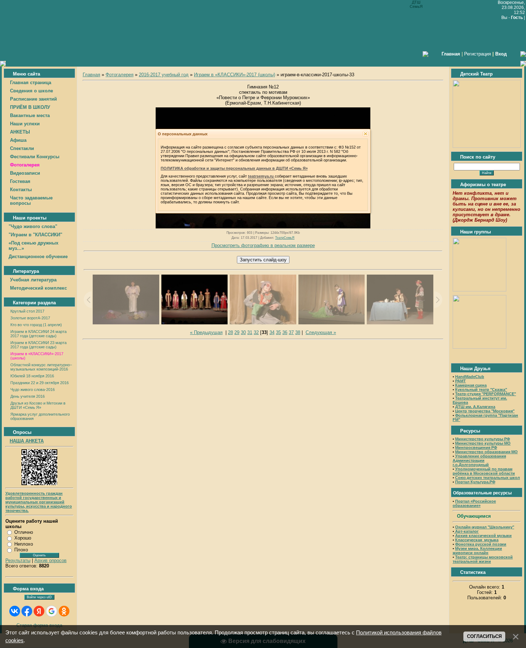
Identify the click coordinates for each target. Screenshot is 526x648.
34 (271, 332)
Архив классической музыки (483, 535)
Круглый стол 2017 (27, 311)
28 (230, 332)
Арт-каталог (466, 531)
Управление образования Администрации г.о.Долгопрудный (479, 460)
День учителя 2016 (27, 396)
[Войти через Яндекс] (39, 611)
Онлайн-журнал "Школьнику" (484, 527)
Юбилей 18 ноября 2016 (32, 376)
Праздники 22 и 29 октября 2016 (39, 383)
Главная (91, 74)
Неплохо (23, 544)
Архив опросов (50, 560)
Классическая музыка (476, 540)
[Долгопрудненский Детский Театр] (487, 146)
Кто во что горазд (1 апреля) (36, 325)
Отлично (23, 532)
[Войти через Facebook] (26, 611)
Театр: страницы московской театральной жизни (483, 559)
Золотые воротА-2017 (30, 318)
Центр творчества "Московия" (485, 411)
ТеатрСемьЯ (284, 238)
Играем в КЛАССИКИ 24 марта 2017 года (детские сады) (38, 333)
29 (236, 332)
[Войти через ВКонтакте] (14, 611)
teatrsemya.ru (261, 176)
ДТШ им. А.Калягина (475, 407)
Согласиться (484, 636)
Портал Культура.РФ (475, 482)
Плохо (21, 549)
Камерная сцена (471, 385)
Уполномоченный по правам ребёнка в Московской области (484, 471)
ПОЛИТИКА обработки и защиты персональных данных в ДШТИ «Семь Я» (234, 168)
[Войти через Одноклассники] (64, 611)
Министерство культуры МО (483, 443)
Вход (501, 54)
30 (243, 332)
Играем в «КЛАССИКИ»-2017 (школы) (234, 74)
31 (249, 332)
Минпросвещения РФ (476, 447)
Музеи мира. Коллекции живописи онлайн (477, 550)
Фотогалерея (119, 74)
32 (256, 332)
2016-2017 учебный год (164, 74)
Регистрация (477, 54)
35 (278, 332)
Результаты (17, 560)
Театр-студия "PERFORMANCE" (485, 394)
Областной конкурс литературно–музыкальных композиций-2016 (41, 367)
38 (297, 332)
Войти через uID (39, 597)
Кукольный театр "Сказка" (481, 389)
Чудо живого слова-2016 (32, 389)
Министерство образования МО (486, 452)
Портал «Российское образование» (474, 503)
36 (284, 332)
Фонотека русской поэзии (480, 544)
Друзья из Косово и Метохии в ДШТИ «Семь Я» (37, 405)
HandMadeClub (469, 376)
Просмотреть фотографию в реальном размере (263, 245)
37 (291, 332)
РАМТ (460, 381)
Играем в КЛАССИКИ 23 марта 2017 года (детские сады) (38, 344)
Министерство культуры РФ (482, 439)
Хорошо (22, 538)
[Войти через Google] (51, 611)
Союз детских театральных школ (487, 477)
